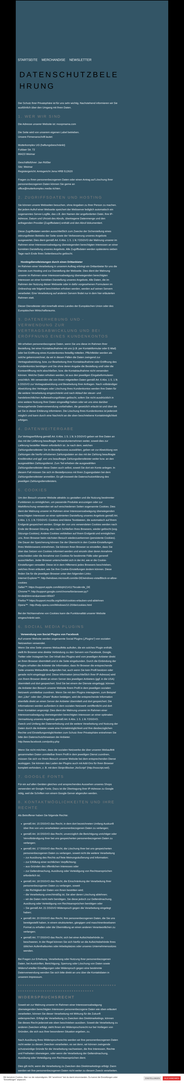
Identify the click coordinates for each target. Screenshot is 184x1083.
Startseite (28, 60)
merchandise (53, 60)
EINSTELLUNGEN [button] (152, 1078)
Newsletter (80, 60)
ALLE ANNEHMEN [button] (171, 1078)
